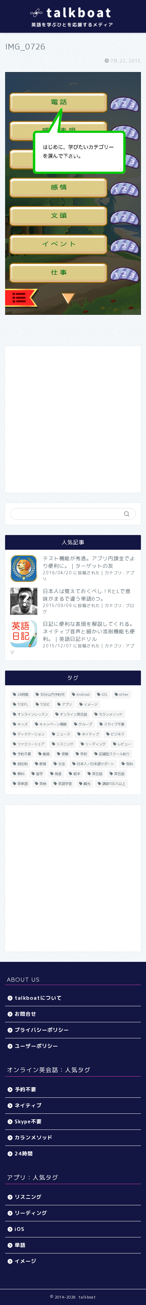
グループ (85, 724)
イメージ (90, 704)
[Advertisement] (73, 419)
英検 (42, 783)
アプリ (67, 704)
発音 (58, 773)
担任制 (22, 763)
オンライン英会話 (73, 714)
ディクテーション (30, 734)
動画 (46, 754)
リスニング (64, 744)
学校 (83, 754)
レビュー (124, 744)
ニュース (63, 734)
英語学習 (65, 783)
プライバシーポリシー (42, 1030)
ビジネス (117, 734)
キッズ (22, 724)
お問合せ (25, 1014)
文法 (61, 763)
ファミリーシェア (30, 744)
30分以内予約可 (52, 694)
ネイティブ (90, 734)
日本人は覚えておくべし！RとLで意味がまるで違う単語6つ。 (87, 595)
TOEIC (45, 704)
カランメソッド (111, 714)
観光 (87, 783)
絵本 (76, 773)
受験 (64, 754)
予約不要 (24, 754)
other (124, 694)
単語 (20, 1245)
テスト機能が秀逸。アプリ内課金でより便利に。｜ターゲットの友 (89, 562)
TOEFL (22, 704)
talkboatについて (38, 997)
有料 (129, 763)
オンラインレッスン (32, 714)
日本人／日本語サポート (95, 763)
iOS (104, 694)
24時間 (22, 694)
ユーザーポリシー (36, 1046)
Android (83, 694)
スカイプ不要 (114, 724)
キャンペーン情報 (53, 724)
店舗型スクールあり (114, 754)
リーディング (95, 744)
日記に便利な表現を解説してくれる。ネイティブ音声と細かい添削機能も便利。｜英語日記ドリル (89, 631)
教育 (42, 763)
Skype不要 (28, 1121)
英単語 (22, 783)
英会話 (97, 773)
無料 (20, 773)
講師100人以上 (113, 783)
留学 (39, 773)
